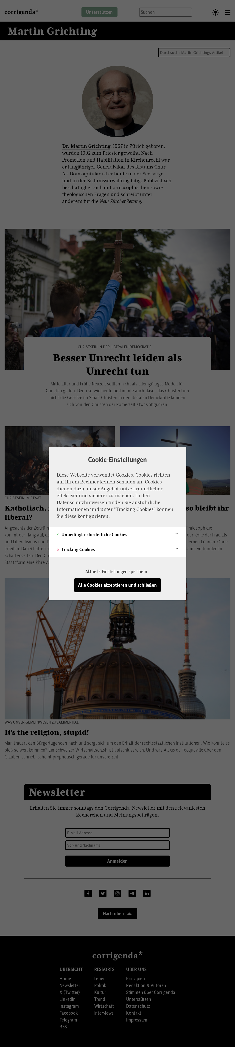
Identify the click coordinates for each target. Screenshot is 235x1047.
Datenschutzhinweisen (82, 502)
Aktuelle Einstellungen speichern (116, 571)
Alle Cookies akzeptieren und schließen (117, 585)
